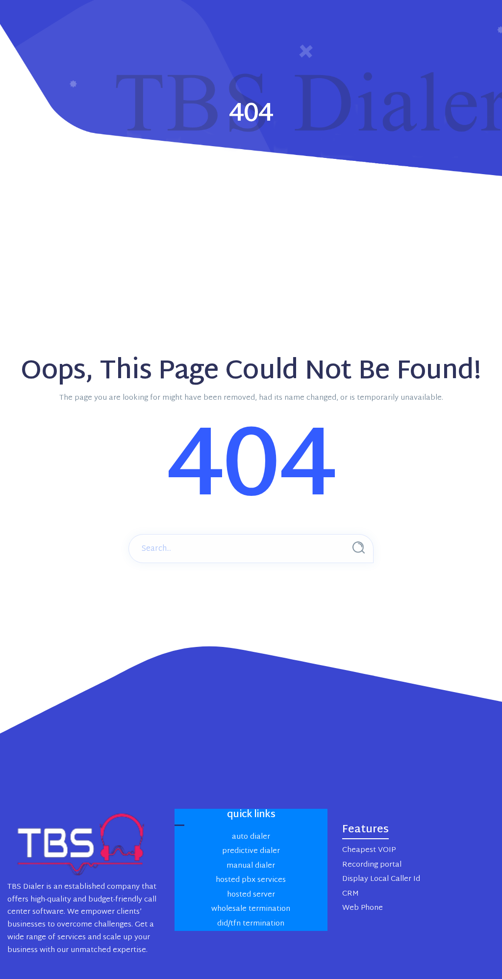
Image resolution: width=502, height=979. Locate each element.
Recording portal (372, 865)
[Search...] (358, 547)
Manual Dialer (250, 866)
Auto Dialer (251, 837)
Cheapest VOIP (369, 850)
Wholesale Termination (250, 909)
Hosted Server (251, 895)
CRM (350, 894)
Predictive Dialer (251, 851)
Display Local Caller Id (381, 879)
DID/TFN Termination (250, 923)
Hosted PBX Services (251, 880)
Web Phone (362, 908)
